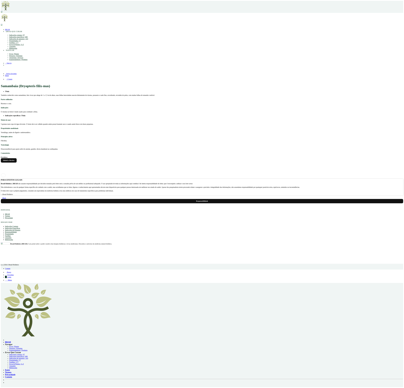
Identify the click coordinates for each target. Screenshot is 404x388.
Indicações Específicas (12, 228)
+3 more (9, 79)
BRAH (7, 29)
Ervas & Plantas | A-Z (16, 44)
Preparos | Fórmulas (15, 56)
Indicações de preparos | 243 (18, 39)
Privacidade (9, 218)
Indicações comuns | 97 (17, 35)
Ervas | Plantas (14, 54)
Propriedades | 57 (15, 41)
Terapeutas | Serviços (16, 58)
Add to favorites (11, 74)
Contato (7, 268)
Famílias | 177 (14, 43)
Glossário (12, 46)
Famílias (8, 236)
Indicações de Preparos (12, 230)
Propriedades (9, 234)
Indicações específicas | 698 (18, 37)
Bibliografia (13, 48)
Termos (7, 216)
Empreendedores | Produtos (18, 59)
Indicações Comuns (11, 226)
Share (7, 75)
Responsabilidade (11, 232)
